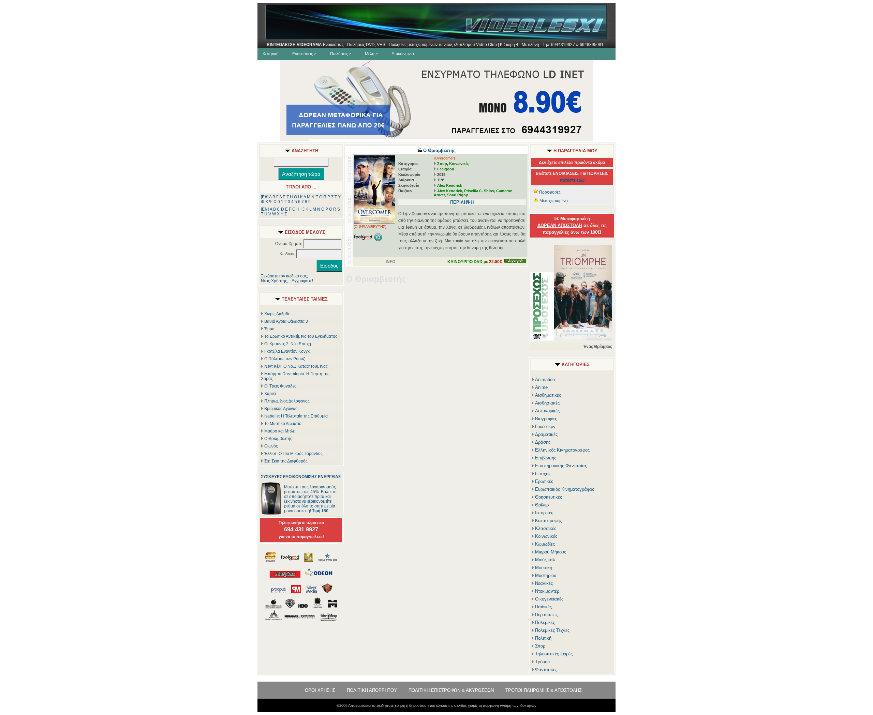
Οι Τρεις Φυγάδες (280, 386)
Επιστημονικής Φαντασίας (561, 465)
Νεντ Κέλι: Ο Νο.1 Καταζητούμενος (296, 366)
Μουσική (543, 567)
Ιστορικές (544, 512)
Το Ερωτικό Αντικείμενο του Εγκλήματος (300, 336)
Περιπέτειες (546, 614)
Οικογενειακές (549, 599)
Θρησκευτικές (548, 497)
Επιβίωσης (545, 457)
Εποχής (542, 473)
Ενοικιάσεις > (304, 53)
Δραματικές (546, 434)
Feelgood (445, 169)
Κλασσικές (545, 528)
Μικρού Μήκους (550, 551)
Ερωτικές (544, 481)
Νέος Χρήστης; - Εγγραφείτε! (287, 280)
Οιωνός (271, 446)
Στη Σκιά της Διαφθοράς (286, 461)
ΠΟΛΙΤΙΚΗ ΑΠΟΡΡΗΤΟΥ (372, 690)
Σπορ (442, 164)
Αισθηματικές (548, 395)
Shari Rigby (457, 195)
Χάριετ (270, 393)
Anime (541, 387)
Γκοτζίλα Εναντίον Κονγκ (287, 351)
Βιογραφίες (546, 418)
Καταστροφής (548, 520)
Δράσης (542, 442)
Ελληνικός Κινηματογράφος (562, 450)
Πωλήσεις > (340, 53)
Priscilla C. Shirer (479, 191)
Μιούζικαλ (545, 559)
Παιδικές (543, 606)
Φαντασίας (546, 669)
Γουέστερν (545, 426)
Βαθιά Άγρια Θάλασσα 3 (286, 321)
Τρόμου (542, 661)
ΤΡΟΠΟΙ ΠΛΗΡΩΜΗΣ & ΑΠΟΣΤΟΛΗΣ (543, 690)
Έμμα (269, 328)
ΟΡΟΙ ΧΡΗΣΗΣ (320, 690)
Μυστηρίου (545, 575)
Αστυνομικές (547, 410)
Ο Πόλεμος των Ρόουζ (284, 358)
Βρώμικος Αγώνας (280, 408)
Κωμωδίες (545, 544)
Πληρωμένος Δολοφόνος (287, 401)
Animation (545, 379)
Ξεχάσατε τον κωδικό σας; (284, 276)
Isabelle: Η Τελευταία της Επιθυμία (296, 416)
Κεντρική (271, 53)
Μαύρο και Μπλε (279, 431)
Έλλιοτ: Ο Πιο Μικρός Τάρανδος (293, 453)
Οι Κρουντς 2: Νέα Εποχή (287, 343)
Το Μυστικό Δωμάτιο (282, 423)
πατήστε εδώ (572, 180)
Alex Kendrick (449, 185)
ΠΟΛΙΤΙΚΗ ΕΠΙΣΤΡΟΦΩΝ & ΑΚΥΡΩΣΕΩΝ (451, 690)
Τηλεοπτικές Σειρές (554, 653)
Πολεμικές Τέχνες (552, 630)
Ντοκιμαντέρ (547, 591)
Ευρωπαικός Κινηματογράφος (564, 489)
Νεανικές (544, 583)
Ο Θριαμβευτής (278, 438)
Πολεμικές (545, 622)
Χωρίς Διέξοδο (277, 313)
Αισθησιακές (547, 403)
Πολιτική (543, 638)
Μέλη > (371, 53)
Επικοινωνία (402, 53)
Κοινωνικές (459, 164)
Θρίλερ (542, 504)
